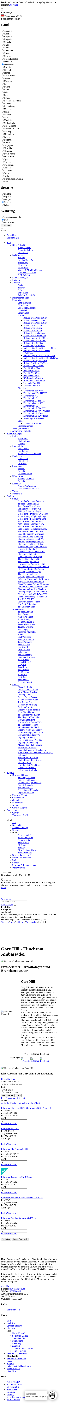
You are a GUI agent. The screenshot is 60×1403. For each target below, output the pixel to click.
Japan (6, 95)
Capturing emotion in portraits (31, 576)
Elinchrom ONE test (27, 554)
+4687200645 (14, 1291)
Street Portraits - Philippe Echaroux (33, 584)
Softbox (21, 257)
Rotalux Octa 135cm (32, 328)
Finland (7, 70)
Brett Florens (23, 659)
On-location (23, 458)
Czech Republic (11, 59)
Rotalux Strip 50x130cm (34, 345)
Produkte (22, 471)
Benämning (16, 1103)
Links (14, 860)
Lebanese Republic (12, 101)
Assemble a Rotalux (27, 767)
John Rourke (23, 669)
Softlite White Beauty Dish (30, 722)
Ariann (21, 634)
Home (12, 922)
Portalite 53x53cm (31, 373)
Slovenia (8, 151)
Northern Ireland (11, 128)
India (6, 84)
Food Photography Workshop (31, 534)
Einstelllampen (24, 303)
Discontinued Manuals (28, 790)
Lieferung (22, 845)
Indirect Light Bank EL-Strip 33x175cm (41, 358)
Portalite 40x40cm (31, 370)
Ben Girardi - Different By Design (33, 514)
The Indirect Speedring (28, 725)
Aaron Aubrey (24, 619)
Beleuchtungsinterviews (28, 488)
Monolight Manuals (26, 777)
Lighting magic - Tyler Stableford (32, 591)
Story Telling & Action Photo (31, 581)
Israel (6, 89)
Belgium (8, 36)
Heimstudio (23, 438)
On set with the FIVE (27, 549)
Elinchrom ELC (30, 398)
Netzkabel (22, 310)
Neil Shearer (23, 672)
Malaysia (8, 109)
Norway (7, 131)
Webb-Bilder (23, 448)
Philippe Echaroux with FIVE (31, 539)
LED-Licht (23, 252)
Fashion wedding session (29, 602)
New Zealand (10, 126)
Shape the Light (25, 687)
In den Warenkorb (9, 1123)
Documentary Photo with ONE (31, 564)
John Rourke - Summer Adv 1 (31, 521)
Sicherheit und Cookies (28, 850)
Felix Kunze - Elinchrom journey (32, 529)
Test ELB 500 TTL (26, 599)
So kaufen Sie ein (25, 837)
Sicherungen (23, 313)
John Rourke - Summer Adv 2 (31, 524)
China (6, 47)
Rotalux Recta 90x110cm (34, 335)
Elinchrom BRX (30, 406)
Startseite (5, 922)
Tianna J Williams (25, 627)
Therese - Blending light (28, 504)
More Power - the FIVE (28, 727)
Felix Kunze (23, 652)
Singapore (8, 145)
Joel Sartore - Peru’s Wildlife (30, 531)
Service (21, 421)
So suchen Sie (24, 840)
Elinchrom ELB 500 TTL (34, 408)
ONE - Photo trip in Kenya (30, 556)
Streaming (16, 483)
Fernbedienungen (20, 277)
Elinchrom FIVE (30, 396)
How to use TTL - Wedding (30, 740)
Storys (15, 499)
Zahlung (21, 847)
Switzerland (9, 165)
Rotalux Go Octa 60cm (33, 365)
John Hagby (23, 629)
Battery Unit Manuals (27, 780)
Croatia (7, 53)
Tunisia (7, 173)
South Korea (9, 156)
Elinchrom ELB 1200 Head (35, 416)
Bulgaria (8, 39)
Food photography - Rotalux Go (32, 750)
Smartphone (17, 466)
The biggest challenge (27, 574)
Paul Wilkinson (24, 637)
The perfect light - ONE (28, 561)
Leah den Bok (24, 649)
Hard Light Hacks (26, 712)
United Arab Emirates (13, 179)
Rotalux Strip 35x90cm (33, 343)
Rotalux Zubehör (25, 260)
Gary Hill (22, 664)
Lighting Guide (24, 694)
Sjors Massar (23, 679)
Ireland (7, 87)
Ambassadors (18, 609)
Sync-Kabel (23, 293)
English (7, 194)
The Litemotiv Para (26, 607)
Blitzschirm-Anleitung (27, 705)
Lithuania (8, 103)
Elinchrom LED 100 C (33, 391)
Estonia (7, 67)
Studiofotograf (24, 441)
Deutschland (9, 64)
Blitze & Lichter (19, 245)
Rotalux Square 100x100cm (35, 338)
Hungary (8, 81)
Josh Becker (23, 667)
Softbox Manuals (25, 787)
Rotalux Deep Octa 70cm (34, 320)
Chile (6, 45)
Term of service (25, 852)
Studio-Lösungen (14, 433)
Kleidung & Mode (26, 478)
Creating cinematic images (29, 571)
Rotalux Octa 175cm (32, 330)
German (7, 202)
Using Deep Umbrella (27, 770)
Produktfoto (17, 446)
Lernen (15, 684)
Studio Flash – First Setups (29, 760)
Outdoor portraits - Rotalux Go (31, 551)
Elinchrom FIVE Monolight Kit (15, 1149)
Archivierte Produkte (21, 431)
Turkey (7, 176)
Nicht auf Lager (11, 1092)
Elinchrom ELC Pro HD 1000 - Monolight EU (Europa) (26, 1108)
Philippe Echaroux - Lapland (30, 511)
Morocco (8, 117)
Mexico (7, 114)
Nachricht (16, 825)
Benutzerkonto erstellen (22, 855)
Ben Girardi (23, 647)
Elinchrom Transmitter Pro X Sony (16, 1177)
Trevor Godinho (25, 642)
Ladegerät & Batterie (27, 308)
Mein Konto (23, 842)
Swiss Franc (9, 222)
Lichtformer (17, 255)
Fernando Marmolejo (27, 632)
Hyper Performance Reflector (31, 501)
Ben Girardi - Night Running (30, 536)
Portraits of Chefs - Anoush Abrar (32, 586)
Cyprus (7, 56)
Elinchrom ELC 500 (10, 1128)
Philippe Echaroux (26, 639)
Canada (7, 42)
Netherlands (9, 123)
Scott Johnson (24, 677)
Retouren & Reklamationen (24, 865)
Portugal (7, 140)
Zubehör (16, 282)
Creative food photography (30, 730)
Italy (6, 92)
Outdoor (21, 443)
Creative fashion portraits (29, 710)
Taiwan (7, 167)
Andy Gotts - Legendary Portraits (32, 546)
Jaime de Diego (25, 654)
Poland (7, 137)
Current (15, 813)
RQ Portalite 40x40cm (33, 378)
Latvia (7, 98)
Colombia (8, 50)
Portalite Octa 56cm (32, 368)
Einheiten (22, 388)
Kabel (20, 290)
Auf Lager (8, 1090)
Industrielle (17, 494)
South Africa (9, 154)
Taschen (21, 288)
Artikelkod (6, 1103)
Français (7, 199)
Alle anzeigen (7, 904)
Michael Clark (24, 644)
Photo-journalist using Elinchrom (32, 589)
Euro (6, 220)
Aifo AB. (5, 1286)
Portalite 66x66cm (31, 375)
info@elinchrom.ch (16, 1289)
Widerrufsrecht (18, 868)
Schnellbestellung (20, 827)
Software (16, 280)
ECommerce (17, 476)
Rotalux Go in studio (27, 747)
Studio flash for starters (28, 757)
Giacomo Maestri (25, 682)
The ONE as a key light (28, 559)
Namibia (8, 120)
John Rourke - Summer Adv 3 (31, 526)
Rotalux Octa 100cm (32, 325)
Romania (8, 142)
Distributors (17, 802)
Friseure (21, 468)
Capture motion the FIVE (29, 735)
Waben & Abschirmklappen (30, 270)
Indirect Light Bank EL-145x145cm (39, 355)
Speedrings (23, 262)
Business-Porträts (25, 707)
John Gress (23, 614)
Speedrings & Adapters (33, 418)
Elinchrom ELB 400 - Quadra (36, 411)
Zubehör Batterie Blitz (28, 295)
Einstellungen (13, 238)
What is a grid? (24, 762)
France (7, 73)
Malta (6, 112)
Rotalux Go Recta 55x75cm (35, 363)
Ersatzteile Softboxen (32, 423)
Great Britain (9, 75)
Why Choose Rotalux (27, 692)
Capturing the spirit (26, 720)
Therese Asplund (25, 612)
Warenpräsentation (20, 428)
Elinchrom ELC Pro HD (34, 401)
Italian (6, 205)
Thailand (8, 170)
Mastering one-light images (30, 745)
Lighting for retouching (28, 742)
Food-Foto (17, 456)
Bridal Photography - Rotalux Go (32, 597)
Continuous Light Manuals (29, 782)
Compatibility (18, 797)
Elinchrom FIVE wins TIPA (30, 544)
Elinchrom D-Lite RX (33, 403)
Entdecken (11, 496)
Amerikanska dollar (12, 217)
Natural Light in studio (28, 699)
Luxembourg (9, 106)
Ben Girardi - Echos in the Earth (32, 519)
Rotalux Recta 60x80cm (34, 333)
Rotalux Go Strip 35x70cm (35, 360)
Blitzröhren (23, 305)
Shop (9, 242)
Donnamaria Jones (26, 622)
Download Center (20, 775)
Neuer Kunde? (24, 835)
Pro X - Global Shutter (28, 689)
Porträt (15, 436)
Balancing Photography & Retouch (33, 579)
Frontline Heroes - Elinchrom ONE (33, 566)
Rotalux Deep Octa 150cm (35, 323)
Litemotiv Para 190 (31, 385)
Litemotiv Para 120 (31, 383)
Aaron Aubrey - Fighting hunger (32, 516)
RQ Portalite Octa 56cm (34, 380)
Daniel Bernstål (25, 662)
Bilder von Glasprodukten (29, 453)
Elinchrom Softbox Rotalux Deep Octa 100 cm (22, 1197)
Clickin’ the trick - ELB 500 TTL (32, 594)
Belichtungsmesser (20, 298)
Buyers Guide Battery (27, 697)
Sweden (7, 162)
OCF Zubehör (24, 275)
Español (7, 196)
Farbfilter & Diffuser (27, 272)
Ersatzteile (16, 300)
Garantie (16, 800)
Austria (7, 34)
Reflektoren (23, 267)
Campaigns (12, 810)
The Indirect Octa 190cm (29, 715)
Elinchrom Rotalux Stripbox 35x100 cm (18, 1218)
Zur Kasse (13, 5)
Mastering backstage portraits (31, 541)
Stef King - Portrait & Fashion (31, 569)
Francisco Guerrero (26, 657)
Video (15, 491)
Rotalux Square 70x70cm (34, 340)
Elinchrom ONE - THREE (35, 393)
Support (10, 772)
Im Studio (22, 463)
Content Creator (25, 473)
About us (16, 805)
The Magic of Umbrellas (28, 717)
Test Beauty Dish (25, 702)
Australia (8, 31)
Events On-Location (27, 486)
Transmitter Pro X (20, 815)
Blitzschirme (23, 265)
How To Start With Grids (29, 765)
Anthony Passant (25, 617)
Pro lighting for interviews (29, 509)
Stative (21, 285)
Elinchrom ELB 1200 (33, 413)
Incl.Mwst (35, 1103)
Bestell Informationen (21, 857)
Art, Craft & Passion (27, 604)
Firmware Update (20, 795)
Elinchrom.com (13, 1310)
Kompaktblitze (24, 247)
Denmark (8, 61)
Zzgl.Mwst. (26, 1103)
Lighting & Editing (26, 737)
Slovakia (8, 148)
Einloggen (11, 1371)
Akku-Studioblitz (25, 250)
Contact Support (19, 808)
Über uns (16, 830)
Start (14, 822)
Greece (7, 78)
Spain (6, 159)
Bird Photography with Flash (30, 732)
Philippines (9, 134)
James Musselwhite (26, 624)
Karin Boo (22, 674)
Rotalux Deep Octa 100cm (35, 318)
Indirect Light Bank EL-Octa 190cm (39, 348)
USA (6, 181)
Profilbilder (23, 451)
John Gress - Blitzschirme (29, 506)
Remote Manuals (25, 785)
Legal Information (26, 792)
